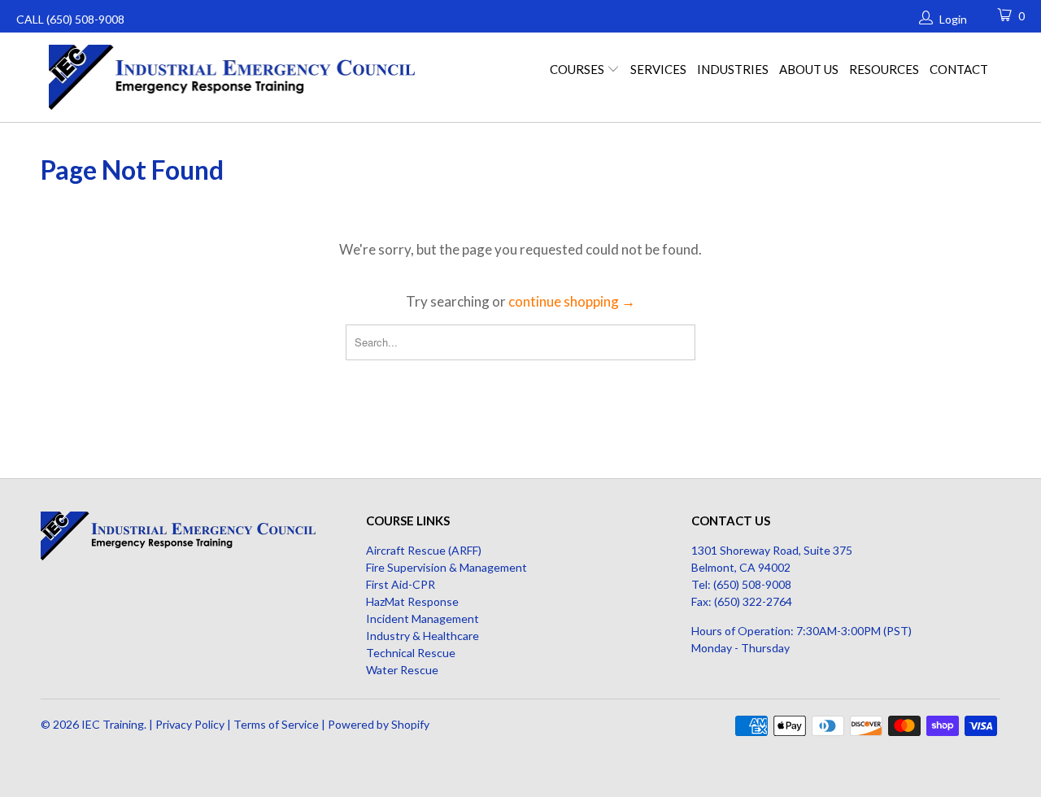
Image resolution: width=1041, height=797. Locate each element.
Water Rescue (402, 670)
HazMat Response (412, 601)
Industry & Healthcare (422, 635)
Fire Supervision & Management (446, 567)
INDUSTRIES (733, 69)
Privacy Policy (189, 724)
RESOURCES (884, 69)
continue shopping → (571, 301)
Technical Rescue (410, 653)
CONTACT (959, 69)
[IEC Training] (236, 77)
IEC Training (112, 724)
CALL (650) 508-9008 (70, 19)
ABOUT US (808, 69)
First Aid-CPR (400, 584)
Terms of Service (276, 724)
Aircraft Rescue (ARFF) (423, 550)
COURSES (578, 69)
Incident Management (422, 618)
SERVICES (658, 69)
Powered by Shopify (378, 724)
